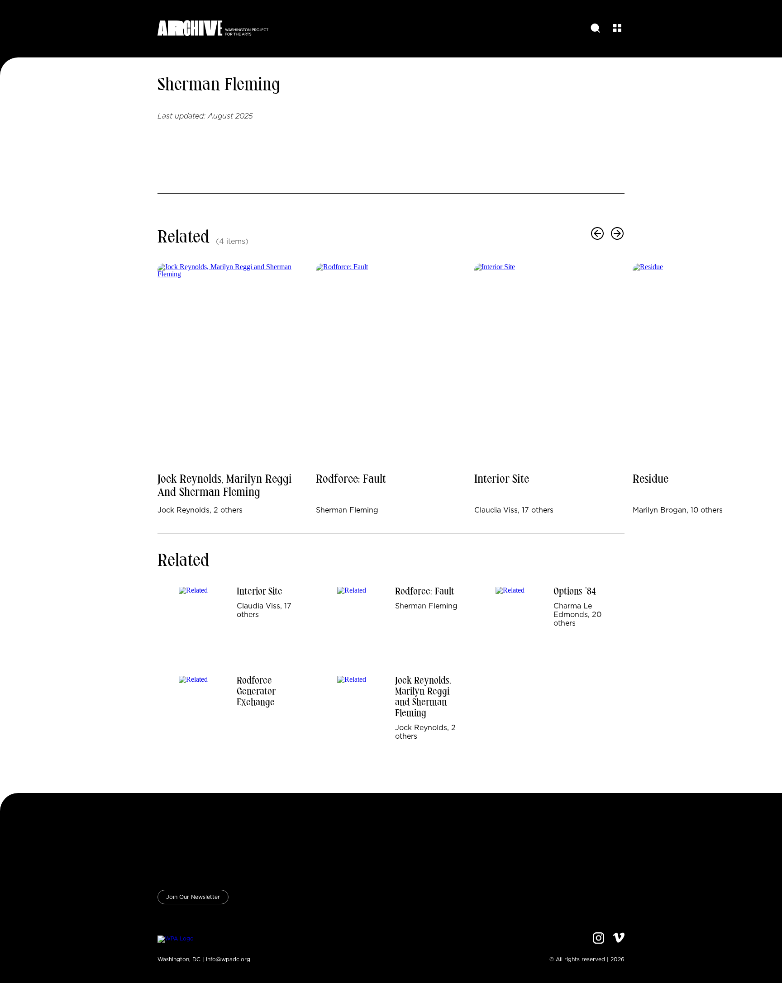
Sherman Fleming (219, 85)
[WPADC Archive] (212, 28)
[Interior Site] (549, 364)
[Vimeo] (619, 938)
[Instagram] (599, 938)
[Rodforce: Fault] (391, 364)
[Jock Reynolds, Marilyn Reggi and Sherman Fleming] (232, 364)
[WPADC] (175, 939)
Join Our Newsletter (193, 897)
